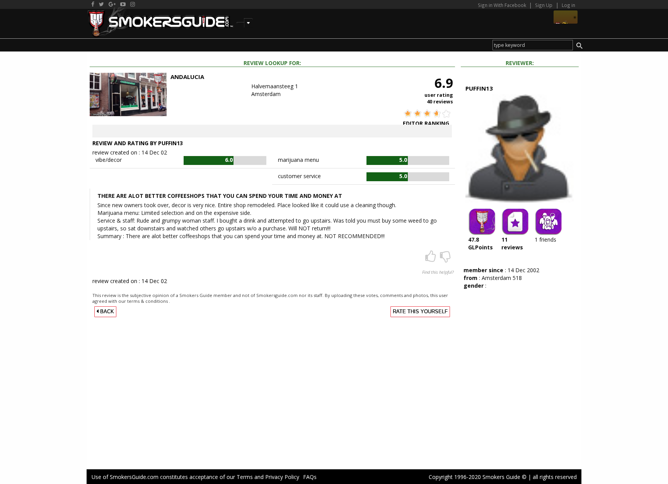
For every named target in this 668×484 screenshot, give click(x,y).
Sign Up (543, 5)
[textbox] (532, 45)
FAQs (310, 477)
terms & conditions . (148, 301)
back (106, 311)
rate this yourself (420, 311)
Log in (568, 5)
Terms (245, 477)
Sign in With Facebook (502, 5)
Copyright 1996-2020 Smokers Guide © (478, 477)
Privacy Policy (282, 477)
